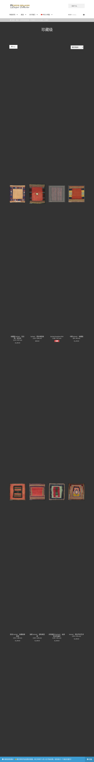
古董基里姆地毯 (24, 20)
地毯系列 (12, 15)
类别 (22, 15)
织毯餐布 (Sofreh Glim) (36, 20)
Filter (14, 47)
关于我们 (32, 15)
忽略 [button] (90, 759)
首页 (13, 20)
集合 (17, 20)
